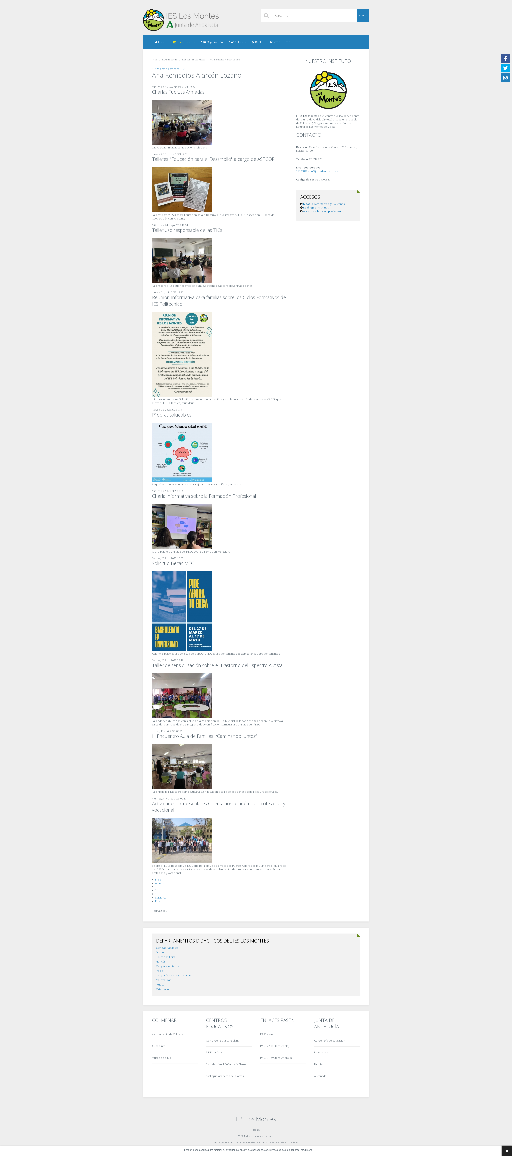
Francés (160, 961)
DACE (258, 42)
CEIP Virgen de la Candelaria (222, 1040)
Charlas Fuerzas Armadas (178, 92)
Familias (318, 1064)
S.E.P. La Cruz (214, 1052)
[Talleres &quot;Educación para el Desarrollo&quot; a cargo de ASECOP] (182, 211)
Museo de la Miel (162, 1058)
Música (160, 984)
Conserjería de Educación (329, 1040)
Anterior (160, 883)
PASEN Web (267, 1034)
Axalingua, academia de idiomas (225, 1076)
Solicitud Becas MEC (173, 563)
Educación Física (166, 957)
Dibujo (160, 952)
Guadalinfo (158, 1046)
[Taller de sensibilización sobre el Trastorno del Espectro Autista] (182, 717)
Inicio (161, 42)
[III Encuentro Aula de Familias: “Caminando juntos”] (182, 788)
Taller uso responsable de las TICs (187, 230)
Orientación (163, 989)
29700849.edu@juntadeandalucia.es (317, 171)
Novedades (321, 1052)
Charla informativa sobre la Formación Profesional (204, 496)
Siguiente (160, 897)
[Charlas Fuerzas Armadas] (182, 144)
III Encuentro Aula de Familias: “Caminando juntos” (204, 736)
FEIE (288, 42)
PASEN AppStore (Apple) (274, 1046)
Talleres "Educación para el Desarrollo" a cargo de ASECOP (213, 159)
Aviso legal (256, 1129)
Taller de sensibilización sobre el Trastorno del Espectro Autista (217, 665)
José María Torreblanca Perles (263, 1142)
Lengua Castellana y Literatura (174, 975)
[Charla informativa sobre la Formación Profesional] (182, 548)
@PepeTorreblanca (289, 1142)
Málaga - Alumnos (324, 204)
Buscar (363, 15)
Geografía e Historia (167, 966)
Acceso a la (323, 211)
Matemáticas (163, 980)
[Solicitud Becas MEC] (182, 650)
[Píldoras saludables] (182, 481)
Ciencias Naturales (167, 948)
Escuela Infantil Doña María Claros (226, 1064)
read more (306, 1149)
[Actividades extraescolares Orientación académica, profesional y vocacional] (182, 862)
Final (158, 901)
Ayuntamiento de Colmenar (168, 1034)
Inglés (159, 971)
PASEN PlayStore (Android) (276, 1058)
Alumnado (320, 1076)
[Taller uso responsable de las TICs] (182, 282)
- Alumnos (316, 207)
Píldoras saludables (171, 415)
